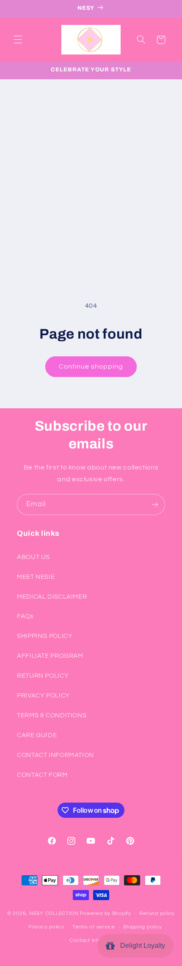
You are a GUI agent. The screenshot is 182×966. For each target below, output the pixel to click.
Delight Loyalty (141, 945)
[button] (18, 39)
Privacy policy (46, 927)
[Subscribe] (155, 504)
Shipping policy (142, 927)
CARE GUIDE (37, 735)
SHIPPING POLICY (44, 636)
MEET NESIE (36, 577)
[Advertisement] (91, 174)
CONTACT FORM (42, 775)
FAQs (25, 616)
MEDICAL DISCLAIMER (52, 597)
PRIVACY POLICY (43, 695)
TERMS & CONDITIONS (51, 715)
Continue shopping (91, 366)
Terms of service (93, 927)
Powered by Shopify (105, 913)
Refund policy (157, 913)
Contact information (95, 940)
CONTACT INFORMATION (55, 755)
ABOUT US (33, 557)
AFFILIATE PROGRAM (50, 656)
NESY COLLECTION (54, 913)
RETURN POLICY (43, 676)
